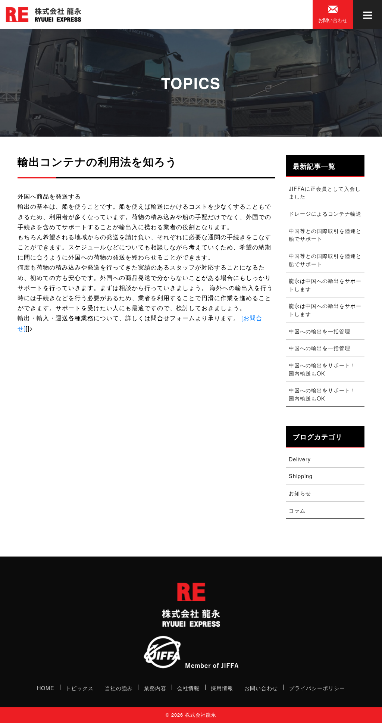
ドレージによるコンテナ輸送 (325, 213)
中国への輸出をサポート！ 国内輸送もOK (325, 369)
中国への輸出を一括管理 (319, 331)
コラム (297, 510)
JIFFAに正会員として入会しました (325, 192)
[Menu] (367, 14)
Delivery (300, 459)
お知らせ (300, 493)
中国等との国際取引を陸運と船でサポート (325, 235)
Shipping (301, 476)
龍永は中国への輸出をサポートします (325, 285)
